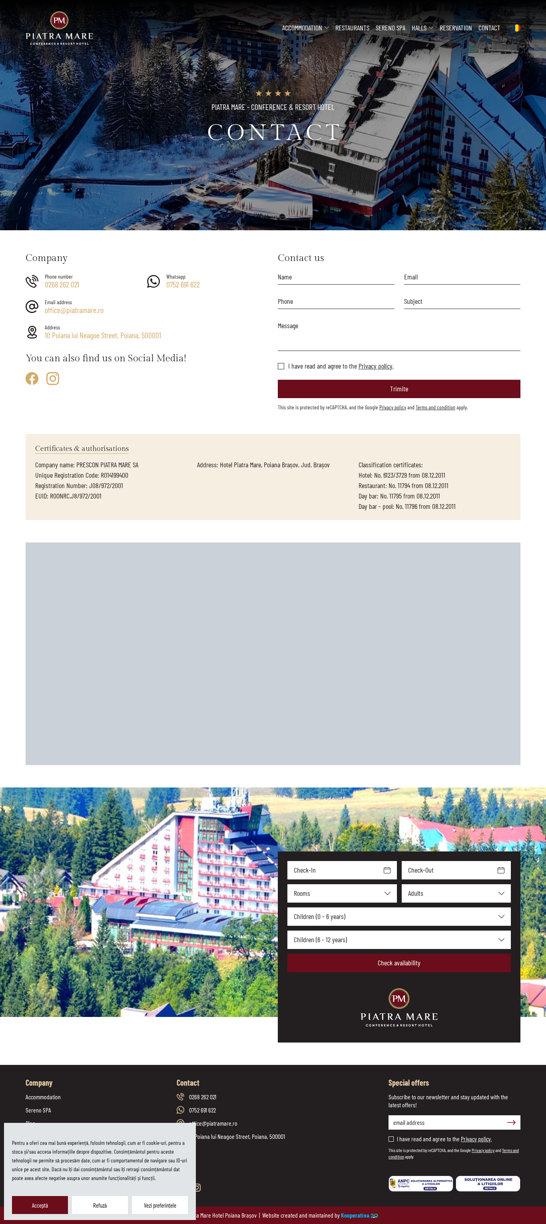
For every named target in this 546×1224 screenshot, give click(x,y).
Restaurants (352, 27)
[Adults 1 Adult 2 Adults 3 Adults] (456, 893)
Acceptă (40, 1205)
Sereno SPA (390, 27)
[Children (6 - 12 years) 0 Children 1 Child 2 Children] (399, 940)
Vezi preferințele (160, 1205)
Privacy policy (376, 365)
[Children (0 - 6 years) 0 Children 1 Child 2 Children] (399, 916)
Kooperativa (355, 1215)
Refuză (100, 1205)
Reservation (456, 27)
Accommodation (302, 27)
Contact (489, 27)
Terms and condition (435, 407)
